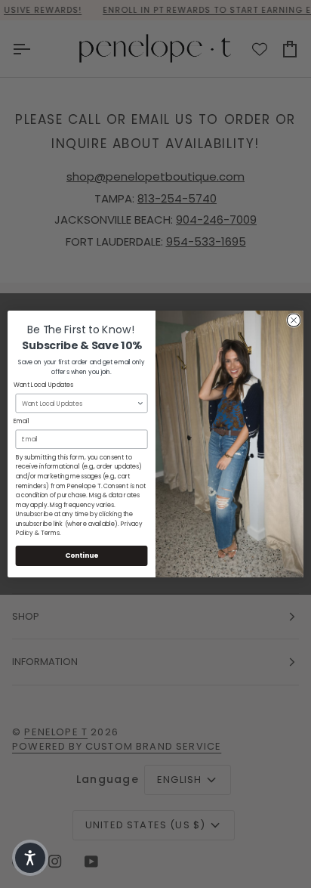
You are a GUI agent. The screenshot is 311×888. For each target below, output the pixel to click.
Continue (81, 556)
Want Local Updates (44, 385)
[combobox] (79, 403)
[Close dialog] (293, 320)
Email (21, 421)
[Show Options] (140, 403)
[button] (30, 858)
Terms (50, 533)
